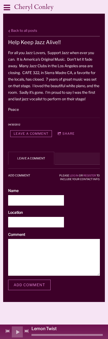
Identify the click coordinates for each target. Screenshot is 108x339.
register (89, 175)
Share (68, 133)
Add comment (29, 285)
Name (13, 190)
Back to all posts (23, 31)
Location (15, 212)
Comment (16, 234)
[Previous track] (7, 331)
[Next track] (26, 331)
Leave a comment (31, 133)
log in (74, 175)
